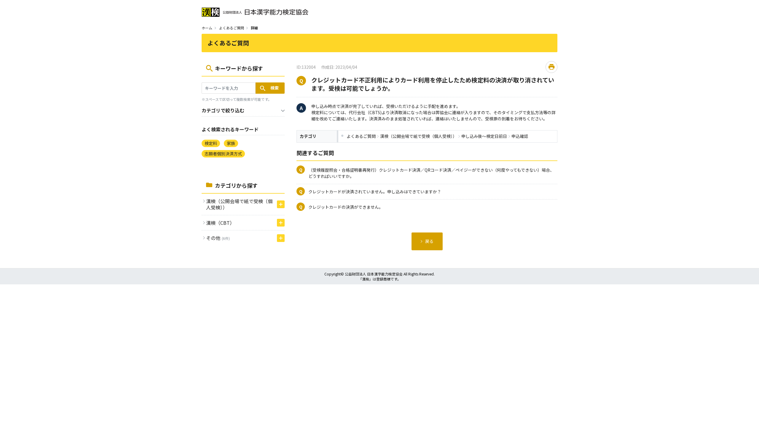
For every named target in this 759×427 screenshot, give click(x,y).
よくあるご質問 (231, 27)
